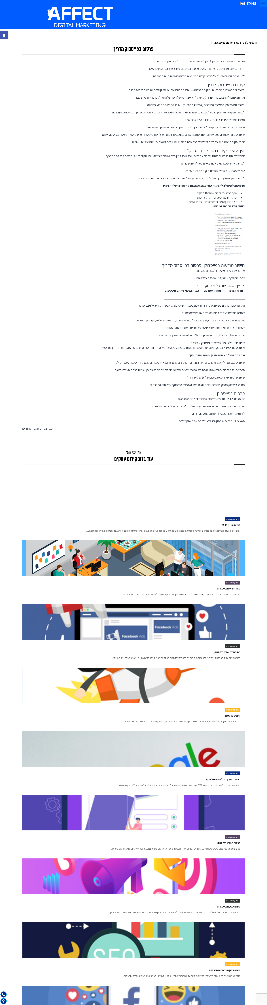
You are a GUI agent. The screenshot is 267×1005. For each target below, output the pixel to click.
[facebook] (254, 3)
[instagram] (243, 3)
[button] (4, 35)
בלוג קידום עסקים (241, 42)
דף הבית (253, 42)
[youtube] (249, 3)
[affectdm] (80, 17)
